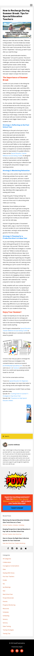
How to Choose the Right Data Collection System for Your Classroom (16, 539)
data (4, 543)
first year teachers (7, 525)
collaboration (7, 562)
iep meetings (7, 587)
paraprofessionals (8, 598)
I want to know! (17, 508)
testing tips (6, 633)
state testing (7, 626)
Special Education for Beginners (18, 381)
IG (10, 368)
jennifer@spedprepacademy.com (12, 365)
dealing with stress (8, 573)
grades (5, 580)
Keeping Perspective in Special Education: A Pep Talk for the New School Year (16, 530)
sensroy (5, 623)
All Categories (7, 559)
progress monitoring (20, 543)
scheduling (21, 525)
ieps (4, 591)
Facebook (16, 368)
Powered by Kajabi (17, 647)
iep (4, 584)
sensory (5, 619)
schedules (15, 525)
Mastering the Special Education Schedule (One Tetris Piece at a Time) (16, 521)
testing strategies (8, 630)
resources (6, 608)
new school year (17, 534)
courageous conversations (11, 566)
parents (5, 601)
